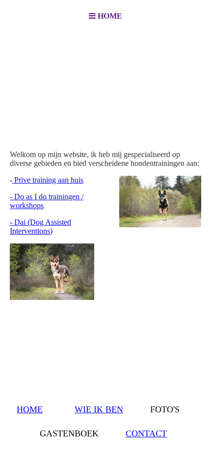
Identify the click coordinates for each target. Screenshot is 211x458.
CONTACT (146, 433)
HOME (30, 409)
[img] (105, 81)
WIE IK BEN (99, 409)
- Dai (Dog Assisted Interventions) (40, 226)
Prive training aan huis (47, 180)
